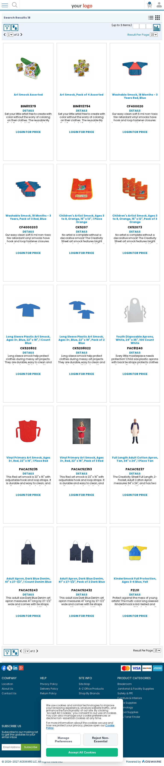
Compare (156, 27)
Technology (125, 707)
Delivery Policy (49, 688)
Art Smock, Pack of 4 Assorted (81, 94)
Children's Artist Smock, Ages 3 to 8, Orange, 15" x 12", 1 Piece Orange (81, 219)
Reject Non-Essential (100, 739)
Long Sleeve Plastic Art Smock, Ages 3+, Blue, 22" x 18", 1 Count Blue (28, 340)
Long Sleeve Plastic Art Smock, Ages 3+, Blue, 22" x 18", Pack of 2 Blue (82, 340)
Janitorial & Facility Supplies (135, 688)
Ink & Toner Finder (128, 717)
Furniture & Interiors (129, 698)
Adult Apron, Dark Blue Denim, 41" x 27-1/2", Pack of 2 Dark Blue (82, 580)
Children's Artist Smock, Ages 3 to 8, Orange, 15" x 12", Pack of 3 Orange (134, 219)
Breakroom (124, 684)
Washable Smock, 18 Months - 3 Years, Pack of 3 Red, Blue (28, 217)
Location (7, 684)
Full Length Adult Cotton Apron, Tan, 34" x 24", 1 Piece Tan (135, 459)
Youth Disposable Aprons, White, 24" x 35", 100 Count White (135, 340)
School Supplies (127, 712)
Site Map (84, 684)
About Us (7, 688)
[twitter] (9, 668)
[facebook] (4, 668)
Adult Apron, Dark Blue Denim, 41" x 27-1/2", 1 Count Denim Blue (28, 580)
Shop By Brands (89, 693)
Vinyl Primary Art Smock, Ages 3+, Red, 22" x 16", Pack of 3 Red (82, 459)
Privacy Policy (49, 684)
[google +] (21, 668)
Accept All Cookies (82, 752)
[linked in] (15, 667)
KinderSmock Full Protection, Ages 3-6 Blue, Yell (135, 580)
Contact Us (9, 693)
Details (28, 110)
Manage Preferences (63, 739)
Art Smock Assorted (28, 94)
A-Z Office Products (91, 688)
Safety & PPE (125, 693)
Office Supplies (127, 703)
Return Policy (48, 693)
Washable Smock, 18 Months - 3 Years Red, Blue (135, 96)
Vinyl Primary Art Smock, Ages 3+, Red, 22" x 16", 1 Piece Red (28, 459)
